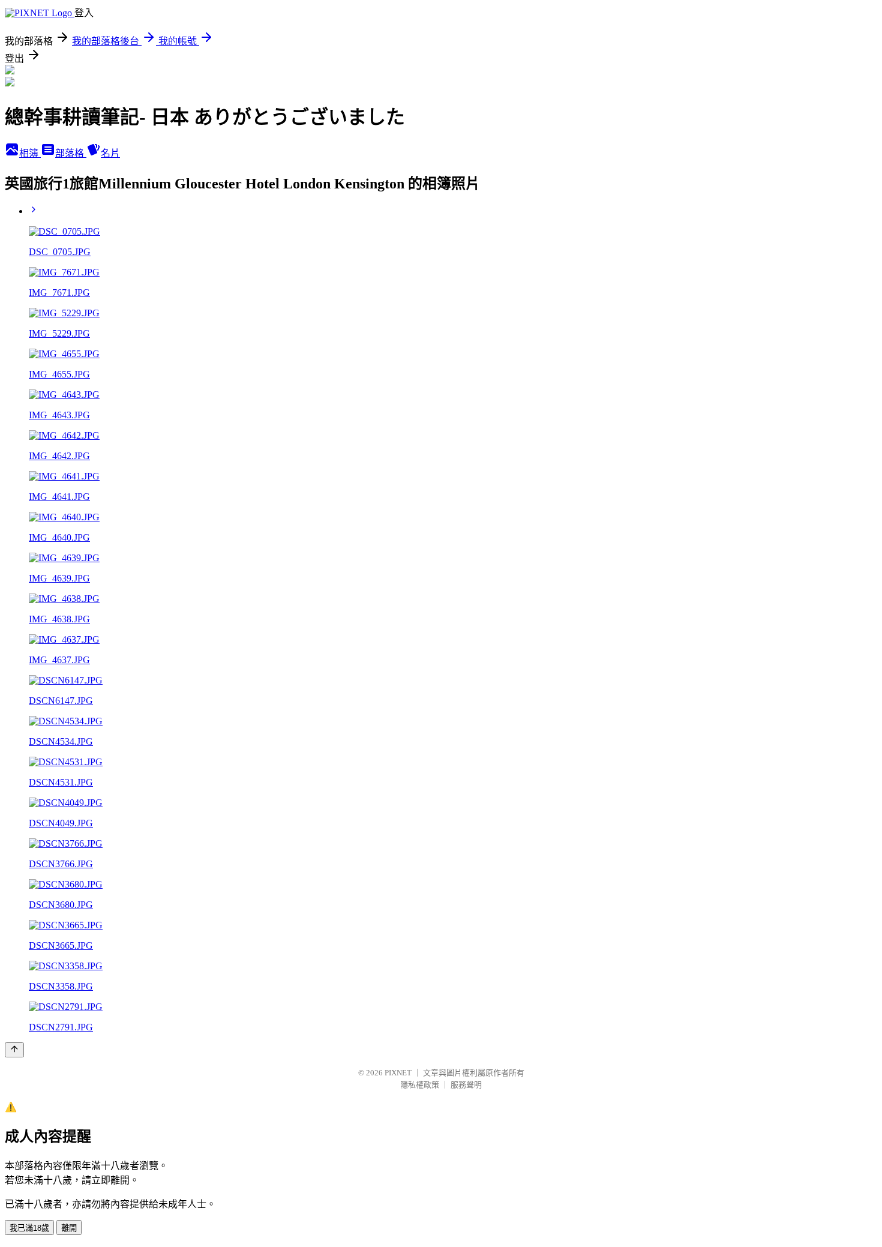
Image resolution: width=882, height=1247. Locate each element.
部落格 (70, 153)
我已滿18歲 (29, 1228)
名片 (110, 153)
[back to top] (14, 1049)
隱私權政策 (419, 1084)
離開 (69, 1228)
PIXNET (398, 1072)
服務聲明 (466, 1084)
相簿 (30, 153)
